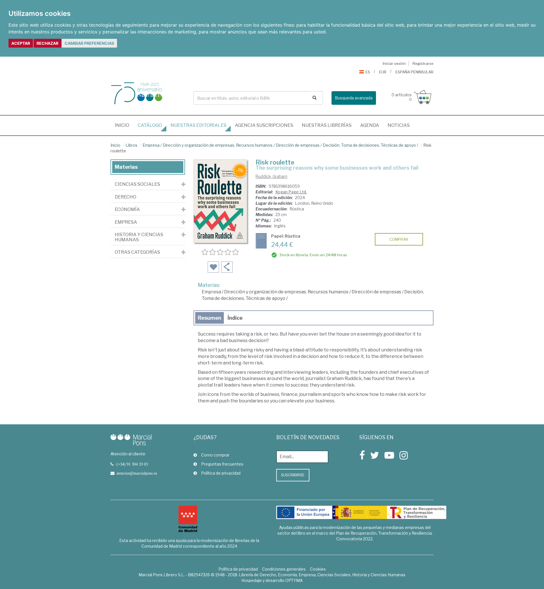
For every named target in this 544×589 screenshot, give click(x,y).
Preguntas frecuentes (222, 464)
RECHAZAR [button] (47, 43)
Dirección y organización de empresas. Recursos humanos (218, 145)
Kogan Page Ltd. (291, 191)
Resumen (209, 318)
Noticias (399, 125)
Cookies (318, 569)
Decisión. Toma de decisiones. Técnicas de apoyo (369, 145)
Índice (235, 318)
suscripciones (264, 125)
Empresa (151, 145)
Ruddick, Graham (271, 176)
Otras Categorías (137, 252)
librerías (327, 125)
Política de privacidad (221, 473)
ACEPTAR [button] (20, 43)
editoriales (198, 125)
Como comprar (215, 455)
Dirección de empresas (298, 145)
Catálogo (150, 125)
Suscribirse (293, 475)
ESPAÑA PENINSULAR (415, 72)
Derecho (125, 197)
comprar (399, 239)
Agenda (369, 125)
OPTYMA (294, 580)
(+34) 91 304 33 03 (132, 464)
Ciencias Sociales (137, 184)
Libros (131, 145)
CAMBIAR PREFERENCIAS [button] (89, 43)
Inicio (124, 125)
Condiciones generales (284, 569)
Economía (127, 209)
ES (368, 72)
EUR (382, 72)
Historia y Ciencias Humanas (139, 237)
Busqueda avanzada (354, 97)
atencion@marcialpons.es (136, 473)
